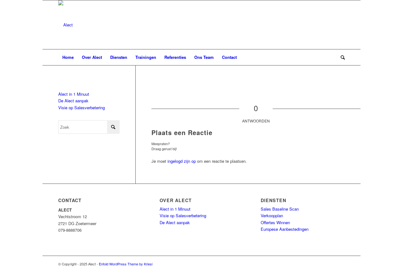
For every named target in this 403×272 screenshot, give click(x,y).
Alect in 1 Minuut (73, 94)
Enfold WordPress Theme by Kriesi (125, 263)
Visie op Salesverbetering (81, 107)
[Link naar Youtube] (340, 264)
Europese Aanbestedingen (285, 229)
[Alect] (65, 24)
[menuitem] (68, 57)
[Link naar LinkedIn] (330, 264)
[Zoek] (341, 57)
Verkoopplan (272, 215)
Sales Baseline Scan (280, 209)
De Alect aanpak (73, 101)
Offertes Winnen (275, 222)
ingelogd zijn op (181, 161)
